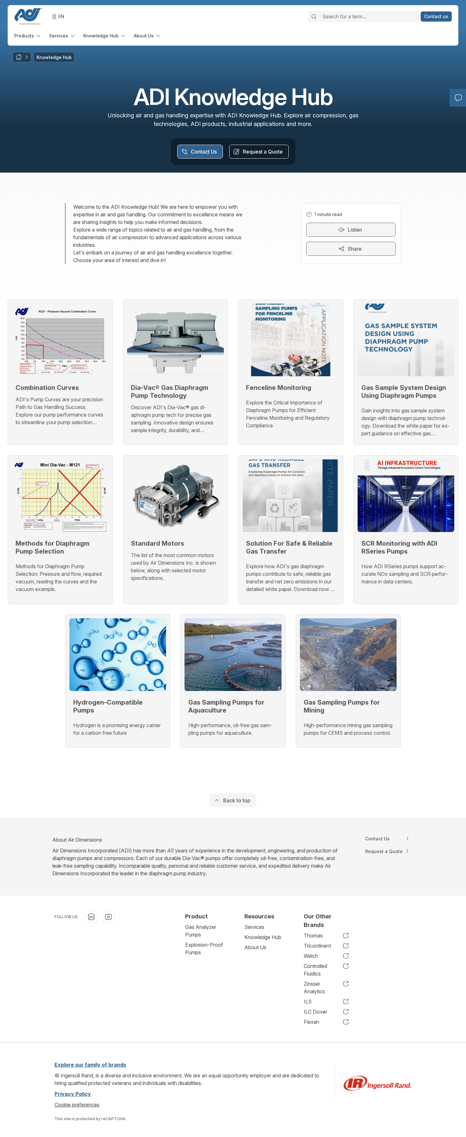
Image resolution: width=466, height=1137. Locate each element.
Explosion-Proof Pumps (204, 949)
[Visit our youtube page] (108, 917)
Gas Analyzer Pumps (200, 931)
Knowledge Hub (262, 937)
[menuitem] (28, 35)
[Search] (314, 16)
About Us (255, 947)
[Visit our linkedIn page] (91, 917)
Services (254, 927)
